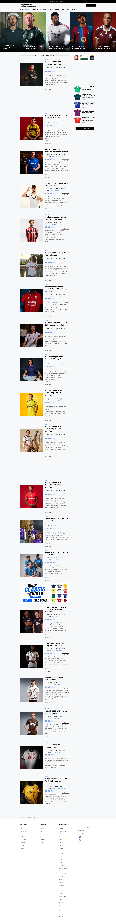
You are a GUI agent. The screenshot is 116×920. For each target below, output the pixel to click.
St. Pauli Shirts (55, 684)
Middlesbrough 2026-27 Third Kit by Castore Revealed (54, 392)
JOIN (88, 5)
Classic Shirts (55, 156)
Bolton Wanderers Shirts (58, 788)
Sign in (93, 5)
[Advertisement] (31, 102)
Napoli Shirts (55, 559)
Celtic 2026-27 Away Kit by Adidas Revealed (34, 47)
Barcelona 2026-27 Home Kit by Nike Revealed (80, 47)
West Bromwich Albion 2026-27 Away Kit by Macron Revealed (56, 289)
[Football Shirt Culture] (28, 5)
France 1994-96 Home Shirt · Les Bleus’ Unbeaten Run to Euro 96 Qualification (88, 103)
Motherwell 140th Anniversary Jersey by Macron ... (9, 46)
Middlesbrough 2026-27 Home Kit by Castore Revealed (54, 485)
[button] (44, 842)
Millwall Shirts (55, 190)
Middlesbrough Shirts (57, 363)
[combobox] (95, 10)
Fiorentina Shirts (56, 526)
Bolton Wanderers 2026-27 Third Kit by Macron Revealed (56, 781)
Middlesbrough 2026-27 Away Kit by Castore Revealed (54, 429)
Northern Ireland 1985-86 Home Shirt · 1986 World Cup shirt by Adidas (88, 88)
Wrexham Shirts (55, 69)
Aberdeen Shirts (55, 752)
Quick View (65, 73)
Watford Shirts (55, 122)
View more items (85, 128)
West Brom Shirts (56, 296)
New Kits (47, 59)
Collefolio (62, 1)
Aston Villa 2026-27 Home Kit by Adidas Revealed (104, 47)
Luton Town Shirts (56, 650)
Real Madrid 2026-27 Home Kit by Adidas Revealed (57, 47)
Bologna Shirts (55, 260)
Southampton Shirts (57, 224)
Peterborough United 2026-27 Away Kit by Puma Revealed (56, 609)
